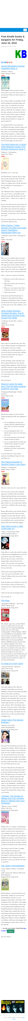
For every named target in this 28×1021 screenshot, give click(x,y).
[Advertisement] (14, 14)
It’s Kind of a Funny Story (12, 663)
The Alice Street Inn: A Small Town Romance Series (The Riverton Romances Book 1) (13, 146)
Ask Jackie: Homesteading (12, 866)
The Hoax (5, 600)
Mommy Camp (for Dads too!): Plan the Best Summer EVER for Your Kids (13, 386)
